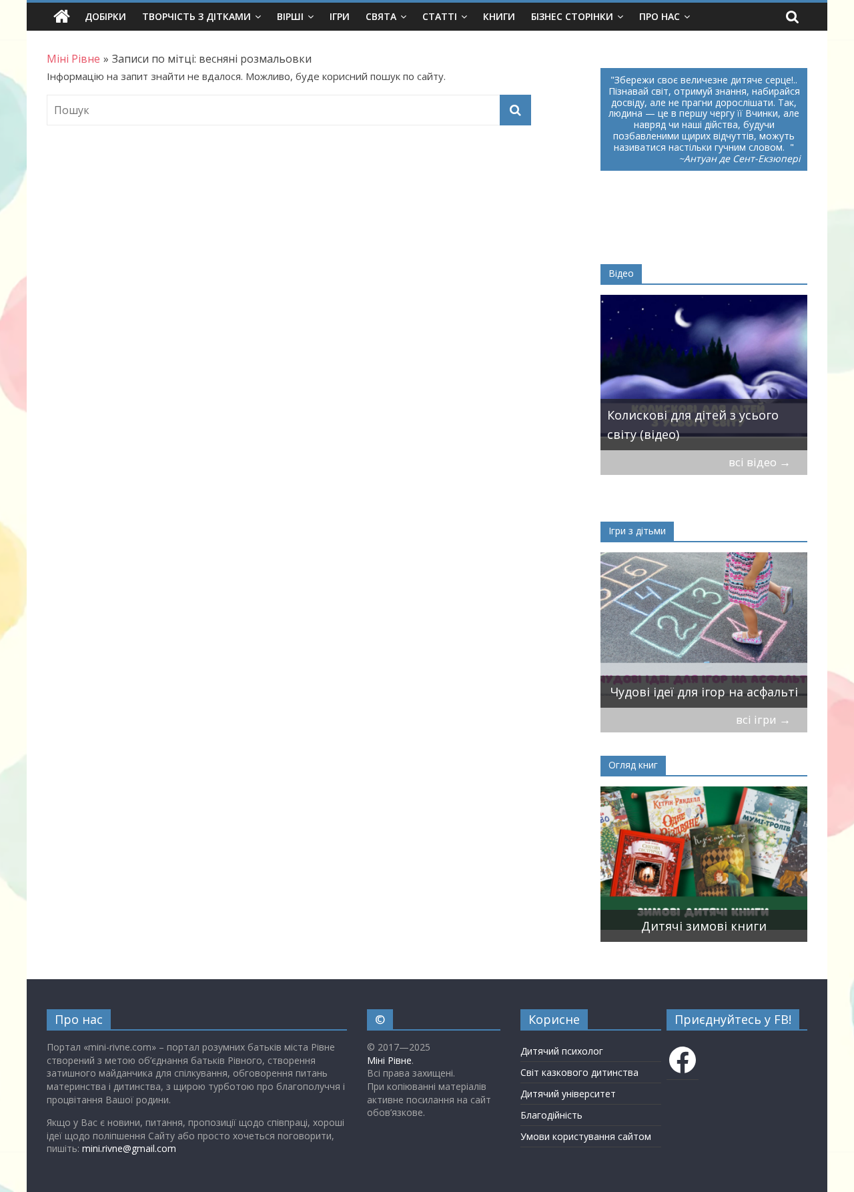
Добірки (105, 16)
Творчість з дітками (196, 16)
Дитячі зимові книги (704, 926)
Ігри (340, 16)
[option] (703, 372)
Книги (499, 16)
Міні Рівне (389, 1060)
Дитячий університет (568, 1093)
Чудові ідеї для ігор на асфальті (704, 692)
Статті (439, 16)
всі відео (760, 462)
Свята (381, 16)
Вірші (290, 16)
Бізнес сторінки (572, 16)
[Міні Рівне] (62, 17)
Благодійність (551, 1115)
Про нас (659, 16)
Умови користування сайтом (585, 1136)
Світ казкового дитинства (579, 1072)
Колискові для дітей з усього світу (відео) (693, 424)
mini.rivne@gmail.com (129, 1148)
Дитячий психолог (561, 1051)
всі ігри (763, 719)
